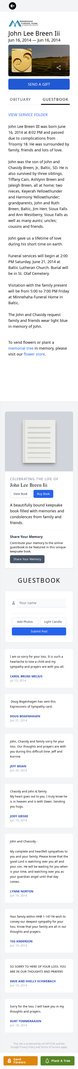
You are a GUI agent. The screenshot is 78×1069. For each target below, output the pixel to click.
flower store (34, 354)
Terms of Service (50, 1047)
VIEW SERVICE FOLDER (28, 114)
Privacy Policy (27, 1047)
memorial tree (20, 348)
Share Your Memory (27, 559)
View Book (20, 494)
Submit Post (39, 631)
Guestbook (55, 99)
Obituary (20, 99)
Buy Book (43, 494)
